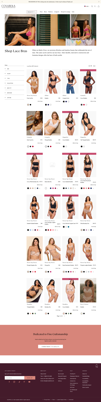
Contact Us (72, 381)
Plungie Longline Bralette (86, 265)
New (41, 12)
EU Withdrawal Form (73, 390)
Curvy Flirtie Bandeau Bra (33, 181)
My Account (61, 373)
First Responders (62, 378)
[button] (28, 105)
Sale (73, 12)
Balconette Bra (48, 181)
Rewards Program (62, 376)
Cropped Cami (66, 98)
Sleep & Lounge (65, 12)
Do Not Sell (71, 399)
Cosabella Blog (85, 376)
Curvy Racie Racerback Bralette (85, 181)
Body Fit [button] (9, 88)
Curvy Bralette (83, 98)
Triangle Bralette (30, 307)
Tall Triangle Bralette (85, 140)
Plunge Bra (47, 265)
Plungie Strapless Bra (32, 265)
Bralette (46, 98)
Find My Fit (31, 12)
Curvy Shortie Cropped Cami (69, 223)
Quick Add (35, 89)
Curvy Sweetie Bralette (68, 181)
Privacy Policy (47, 399)
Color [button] (8, 73)
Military (60, 381)
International (73, 378)
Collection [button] (10, 83)
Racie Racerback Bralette (68, 265)
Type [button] (8, 78)
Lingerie (56, 12)
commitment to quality (50, 346)
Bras (45, 12)
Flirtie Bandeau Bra (84, 223)
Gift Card (72, 387)
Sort (94, 66)
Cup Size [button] (9, 97)
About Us (84, 373)
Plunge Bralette (48, 140)
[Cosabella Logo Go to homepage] (8, 6)
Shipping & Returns (74, 376)
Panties (50, 12)
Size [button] (8, 68)
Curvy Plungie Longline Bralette (50, 223)
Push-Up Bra (30, 98)
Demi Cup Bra (30, 140)
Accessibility (85, 378)
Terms (53, 399)
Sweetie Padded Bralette (32, 223)
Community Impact (86, 385)
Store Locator (85, 387)
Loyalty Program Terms (62, 399)
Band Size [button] (9, 92)
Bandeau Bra (48, 307)
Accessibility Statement (85, 381)
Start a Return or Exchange (74, 384)
